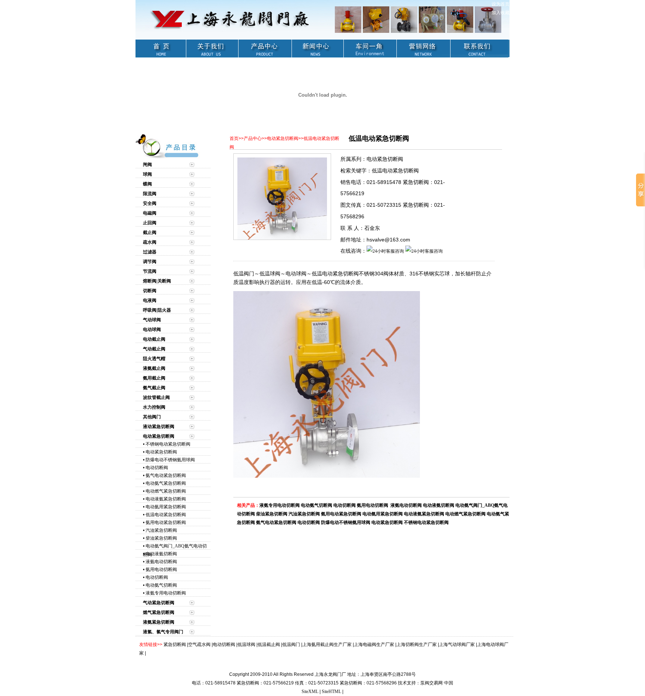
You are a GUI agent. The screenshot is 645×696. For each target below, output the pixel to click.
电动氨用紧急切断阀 (166, 506)
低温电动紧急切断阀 (166, 514)
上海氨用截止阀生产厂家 (327, 644)
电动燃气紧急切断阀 (166, 491)
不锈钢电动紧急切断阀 (168, 444)
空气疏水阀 (199, 644)
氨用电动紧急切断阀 (166, 522)
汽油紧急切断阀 (161, 530)
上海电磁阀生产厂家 (374, 644)
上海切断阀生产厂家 (416, 644)
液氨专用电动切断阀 (166, 593)
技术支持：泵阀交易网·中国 (425, 683)
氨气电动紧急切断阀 (166, 475)
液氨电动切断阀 (161, 561)
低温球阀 (246, 644)
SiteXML (310, 691)
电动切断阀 (157, 467)
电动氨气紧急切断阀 (166, 483)
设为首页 (501, 4)
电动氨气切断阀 (161, 585)
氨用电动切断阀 (161, 569)
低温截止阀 (269, 644)
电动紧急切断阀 (161, 452)
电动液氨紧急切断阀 (166, 499)
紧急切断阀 (174, 644)
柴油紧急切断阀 (161, 538)
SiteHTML (331, 691)
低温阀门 (291, 644)
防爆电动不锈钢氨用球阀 (170, 459)
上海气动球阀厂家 (457, 644)
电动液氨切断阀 (161, 553)
